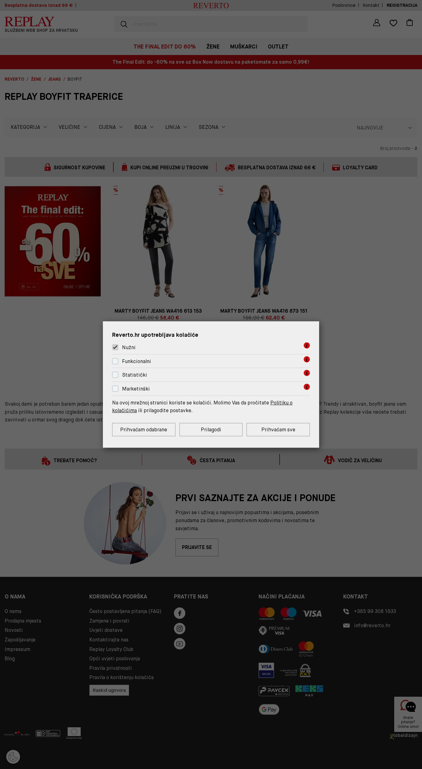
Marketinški (136, 389)
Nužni (129, 347)
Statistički (134, 375)
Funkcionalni (136, 361)
